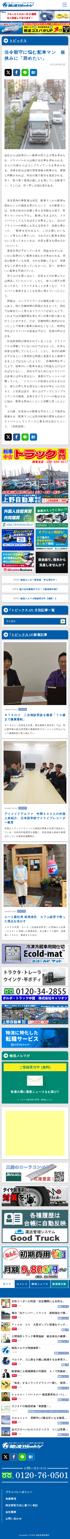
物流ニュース (40, 1284)
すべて (7, 1284)
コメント (22, 1284)
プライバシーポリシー (19, 1492)
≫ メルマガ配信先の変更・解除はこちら (35, 1100)
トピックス (18, 40)
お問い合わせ (14, 1518)
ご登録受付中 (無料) (35, 1067)
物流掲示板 (59, 1284)
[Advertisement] (33, 1133)
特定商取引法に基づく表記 (22, 1505)
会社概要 (11, 1511)
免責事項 (11, 1498)
